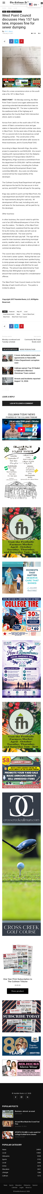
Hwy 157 (19, 311)
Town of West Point (28, 314)
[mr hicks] (21, 1068)
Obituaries (27, 1185)
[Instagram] (21, 1097)
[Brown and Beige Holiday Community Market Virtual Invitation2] (21, 472)
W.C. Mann (9, 31)
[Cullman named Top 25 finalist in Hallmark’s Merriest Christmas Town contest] (7, 370)
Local (15, 8)
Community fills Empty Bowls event (33, 341)
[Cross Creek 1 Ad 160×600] (21, 864)
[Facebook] (11, 41)
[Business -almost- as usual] (7, 1114)
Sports (11, 1185)
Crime (4, 384)
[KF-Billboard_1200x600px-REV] (21, 1046)
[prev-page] (3, 389)
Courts (5, 360)
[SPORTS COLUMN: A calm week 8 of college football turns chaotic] (7, 1135)
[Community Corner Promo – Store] (21, 772)
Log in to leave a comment (21, 403)
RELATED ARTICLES (10, 349)
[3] (21, 577)
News (10, 8)
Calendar (14, 1187)
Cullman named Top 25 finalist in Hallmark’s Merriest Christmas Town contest (27, 370)
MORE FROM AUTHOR (27, 349)
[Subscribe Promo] (21, 1016)
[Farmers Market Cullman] (21, 532)
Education (18, 1185)
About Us (28, 1187)
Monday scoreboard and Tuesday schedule (11, 341)
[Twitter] (16, 41)
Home (4, 8)
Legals (21, 1187)
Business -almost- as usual (25, 1111)
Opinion (34, 1185)
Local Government (16, 11)
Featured (11, 311)
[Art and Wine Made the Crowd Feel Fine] (7, 1124)
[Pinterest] (21, 41)
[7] (21, 83)
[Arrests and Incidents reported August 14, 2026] (7, 381)
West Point (6, 317)
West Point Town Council (19, 317)
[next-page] (7, 389)
